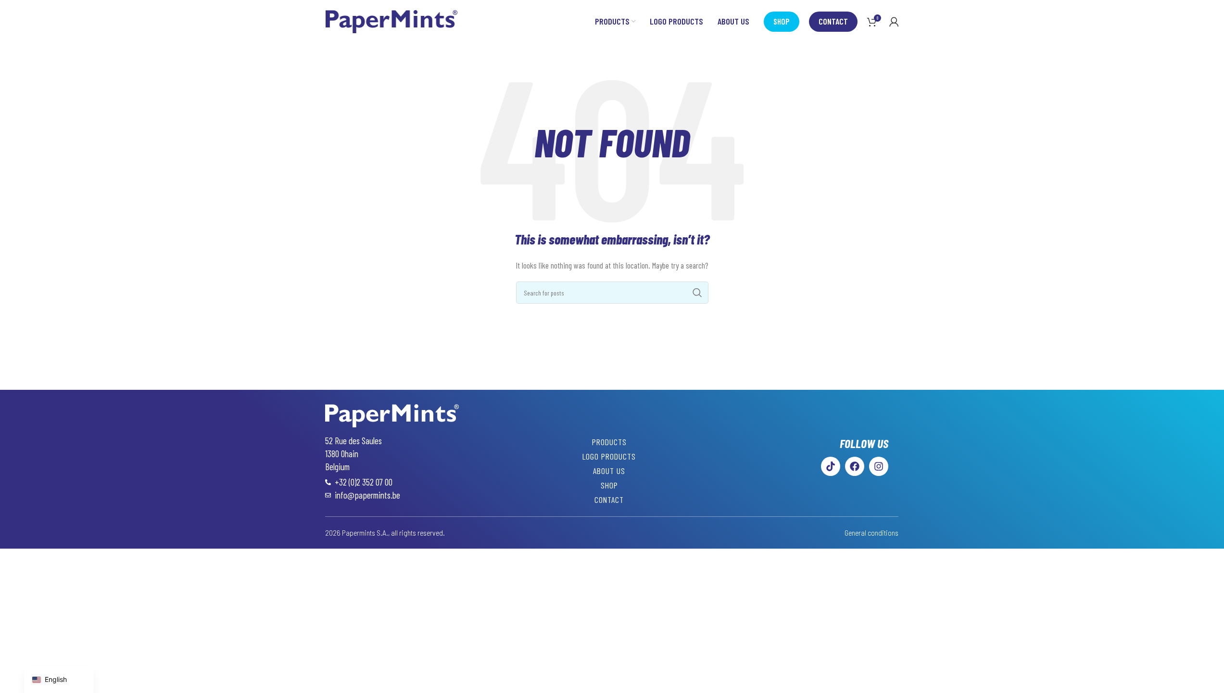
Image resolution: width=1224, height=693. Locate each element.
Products (609, 441)
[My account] (894, 21)
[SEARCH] (697, 293)
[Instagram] (878, 466)
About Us (609, 470)
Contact (833, 21)
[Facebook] (854, 466)
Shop (781, 21)
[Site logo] (392, 20)
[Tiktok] (830, 466)
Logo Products (609, 456)
